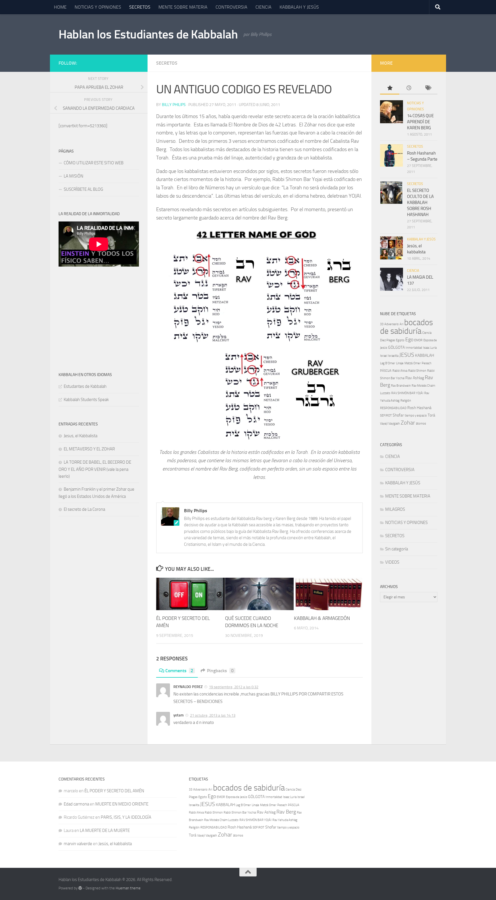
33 (381, 324)
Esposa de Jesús (236, 797)
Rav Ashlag (414, 377)
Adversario (391, 324)
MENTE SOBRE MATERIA (183, 7)
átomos (421, 423)
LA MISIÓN (73, 176)
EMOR (418, 340)
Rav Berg (286, 812)
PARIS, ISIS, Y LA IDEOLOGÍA (126, 817)
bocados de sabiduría (406, 326)
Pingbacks (220, 670)
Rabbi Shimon (417, 371)
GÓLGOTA (396, 347)
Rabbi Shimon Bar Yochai (240, 812)
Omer (417, 363)
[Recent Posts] (408, 88)
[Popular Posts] (389, 88)
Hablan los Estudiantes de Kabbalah (148, 34)
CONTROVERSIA (231, 7)
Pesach (426, 363)
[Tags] (427, 88)
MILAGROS (395, 509)
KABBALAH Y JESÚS (299, 7)
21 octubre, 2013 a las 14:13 (212, 715)
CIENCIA (263, 7)
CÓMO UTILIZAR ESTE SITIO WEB (94, 162)
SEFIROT (386, 415)
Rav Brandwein (401, 386)
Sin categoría (396, 549)
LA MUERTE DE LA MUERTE (105, 830)
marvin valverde (78, 843)
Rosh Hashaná (419, 407)
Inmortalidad (414, 348)
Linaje (400, 363)
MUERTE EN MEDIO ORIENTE (121, 804)
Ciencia (426, 333)
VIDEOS (392, 562)
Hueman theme (128, 888)
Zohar (408, 422)
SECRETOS (139, 7)
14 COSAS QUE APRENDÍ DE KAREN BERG (420, 121)
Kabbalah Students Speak (86, 399)
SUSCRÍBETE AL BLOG (83, 189)
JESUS (406, 354)
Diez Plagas (387, 340)
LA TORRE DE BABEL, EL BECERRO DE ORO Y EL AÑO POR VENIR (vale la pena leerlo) (95, 469)
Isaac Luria (430, 348)
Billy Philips (174, 104)
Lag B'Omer (387, 363)
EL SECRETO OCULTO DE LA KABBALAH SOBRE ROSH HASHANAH (420, 202)
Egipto (400, 340)
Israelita (393, 356)
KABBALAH (424, 355)
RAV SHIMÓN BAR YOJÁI (407, 393)
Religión (405, 400)
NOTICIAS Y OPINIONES (98, 7)
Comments (179, 670)
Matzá (408, 363)
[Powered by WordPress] (80, 888)
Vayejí (384, 423)
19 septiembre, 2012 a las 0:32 (233, 687)
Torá (431, 415)
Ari (401, 324)
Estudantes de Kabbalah (85, 386)
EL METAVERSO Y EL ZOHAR (89, 449)
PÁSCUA (386, 371)
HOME (60, 7)
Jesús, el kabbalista (115, 843)
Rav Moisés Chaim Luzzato (221, 820)
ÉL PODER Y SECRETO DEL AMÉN (114, 790)
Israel (383, 356)
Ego (409, 340)
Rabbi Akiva (399, 371)
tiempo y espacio (416, 415)
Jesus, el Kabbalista (80, 435)
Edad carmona (76, 804)
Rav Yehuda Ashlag (284, 820)
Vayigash (394, 423)
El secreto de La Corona (84, 509)
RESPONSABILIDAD (393, 408)
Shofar (398, 415)
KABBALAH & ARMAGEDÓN (322, 618)
